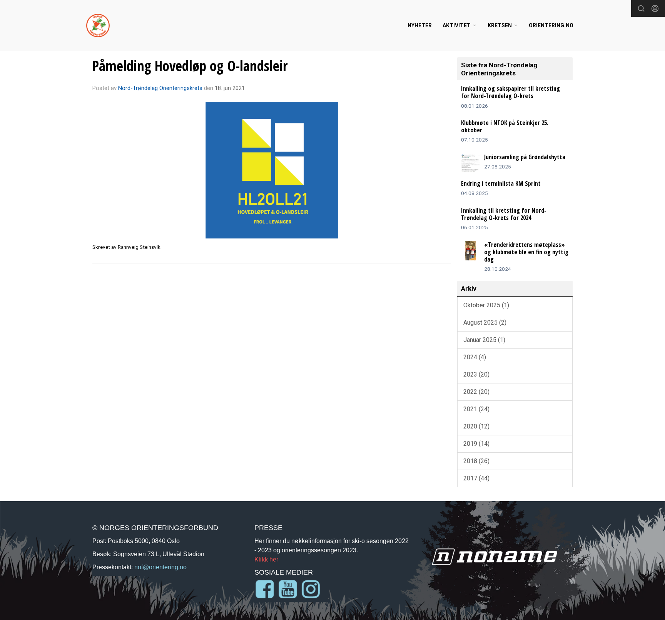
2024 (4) (474, 357)
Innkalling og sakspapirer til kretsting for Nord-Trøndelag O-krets (510, 92)
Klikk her (266, 559)
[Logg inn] (655, 8)
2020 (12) (476, 426)
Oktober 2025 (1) (486, 305)
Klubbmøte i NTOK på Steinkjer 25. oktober (504, 126)
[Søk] (641, 8)
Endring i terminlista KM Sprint (501, 183)
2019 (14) (476, 443)
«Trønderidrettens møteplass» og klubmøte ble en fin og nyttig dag (526, 251)
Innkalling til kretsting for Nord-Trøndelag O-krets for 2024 (503, 214)
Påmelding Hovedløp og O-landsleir (190, 65)
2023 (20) (476, 374)
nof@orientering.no (160, 566)
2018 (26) (476, 461)
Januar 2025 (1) (484, 339)
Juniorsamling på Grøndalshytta (524, 157)
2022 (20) (476, 391)
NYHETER (420, 25)
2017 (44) (476, 478)
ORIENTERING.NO (551, 25)
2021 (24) (476, 409)
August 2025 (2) (484, 322)
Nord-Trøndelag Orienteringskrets (160, 88)
